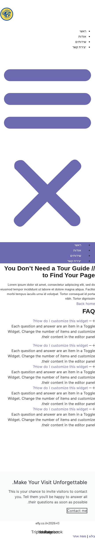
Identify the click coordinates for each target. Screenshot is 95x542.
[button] (47, 145)
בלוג (92, 536)
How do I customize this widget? (60, 321)
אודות (82, 36)
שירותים (80, 42)
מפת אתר (79, 536)
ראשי (83, 31)
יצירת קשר (79, 47)
